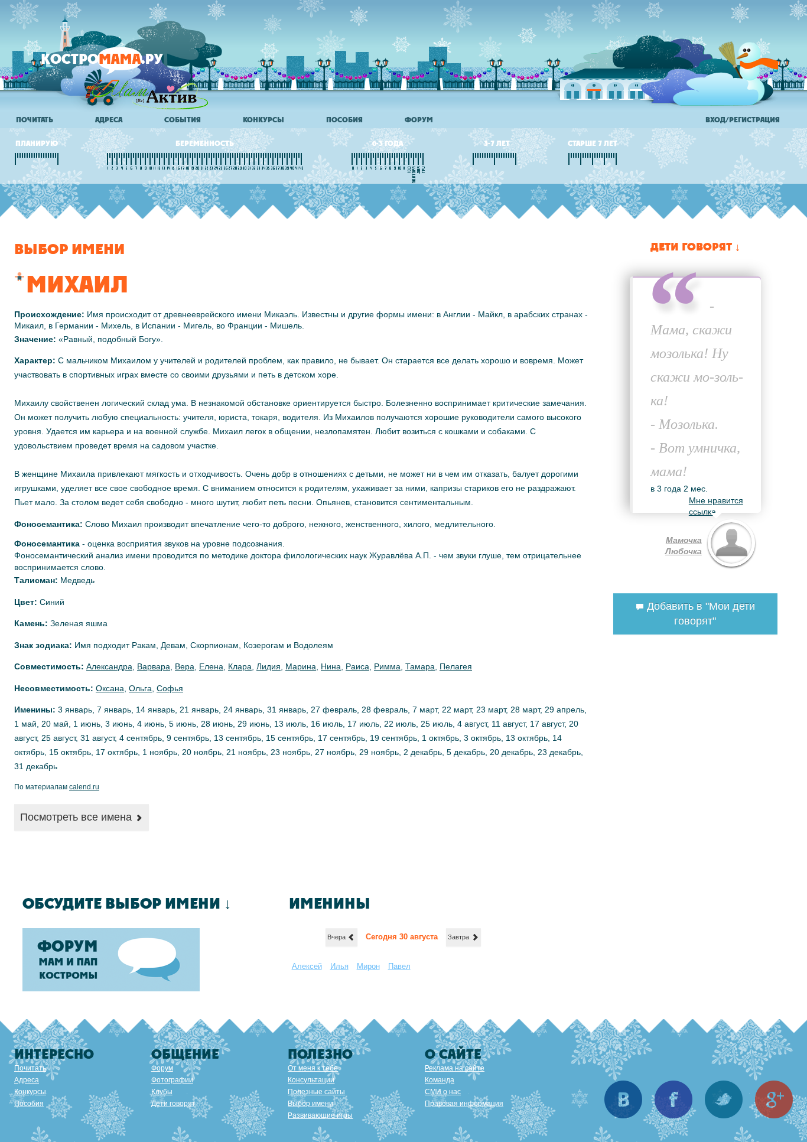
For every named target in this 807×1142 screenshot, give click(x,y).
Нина (331, 666)
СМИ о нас (443, 1092)
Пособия (344, 120)
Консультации (311, 1080)
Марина (300, 666)
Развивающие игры (320, 1115)
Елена (211, 666)
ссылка (702, 511)
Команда (439, 1080)
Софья (170, 688)
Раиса (357, 666)
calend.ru (84, 787)
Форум (419, 120)
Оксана (110, 688)
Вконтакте (623, 1099)
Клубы (162, 1092)
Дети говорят (173, 1103)
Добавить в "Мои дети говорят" (699, 613)
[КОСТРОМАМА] (122, 64)
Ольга (140, 688)
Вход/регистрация (742, 120)
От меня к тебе (313, 1068)
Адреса (108, 120)
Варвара (153, 666)
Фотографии (172, 1080)
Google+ (774, 1099)
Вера (184, 666)
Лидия (268, 666)
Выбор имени (310, 1103)
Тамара (420, 666)
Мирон (368, 966)
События (182, 120)
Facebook (673, 1099)
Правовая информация (464, 1103)
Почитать (34, 120)
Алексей (307, 966)
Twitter (724, 1099)
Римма (387, 666)
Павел (399, 966)
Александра (109, 666)
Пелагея (456, 666)
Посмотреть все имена (77, 817)
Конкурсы (263, 120)
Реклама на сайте (454, 1068)
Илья (339, 966)
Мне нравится (716, 500)
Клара (240, 666)
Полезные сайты (316, 1092)
